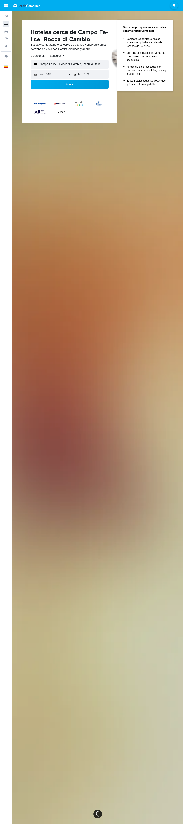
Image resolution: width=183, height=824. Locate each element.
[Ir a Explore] (6, 46)
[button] (6, 5)
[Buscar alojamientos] (6, 23)
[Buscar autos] (6, 31)
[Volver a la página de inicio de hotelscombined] (27, 5)
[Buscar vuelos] (6, 16)
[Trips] (6, 56)
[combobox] (48, 55)
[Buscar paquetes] (6, 38)
